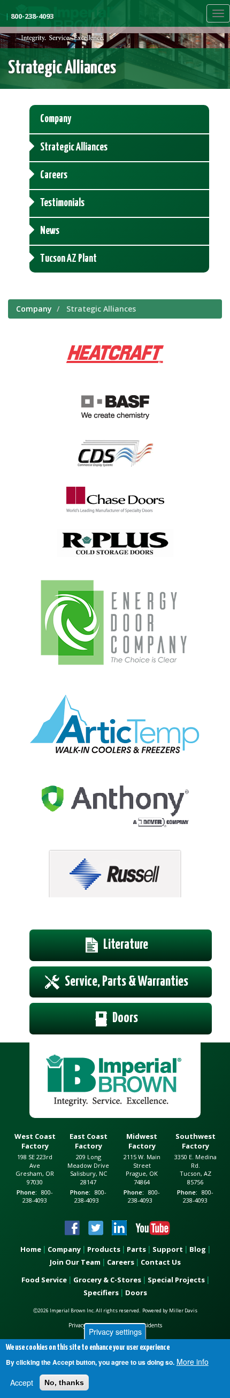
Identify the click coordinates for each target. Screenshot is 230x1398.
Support (167, 1249)
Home (30, 1249)
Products (103, 1249)
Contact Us (161, 1262)
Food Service (44, 1279)
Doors (136, 1292)
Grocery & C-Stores (107, 1279)
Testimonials (62, 203)
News (49, 231)
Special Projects (176, 1279)
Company (34, 309)
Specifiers (101, 1292)
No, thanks (64, 1382)
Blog (197, 1249)
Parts (136, 1249)
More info (193, 1361)
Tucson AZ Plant (68, 259)
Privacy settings (115, 1331)
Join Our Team (75, 1262)
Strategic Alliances (74, 147)
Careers (53, 175)
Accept (21, 1382)
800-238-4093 (32, 16)
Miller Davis (183, 1310)
